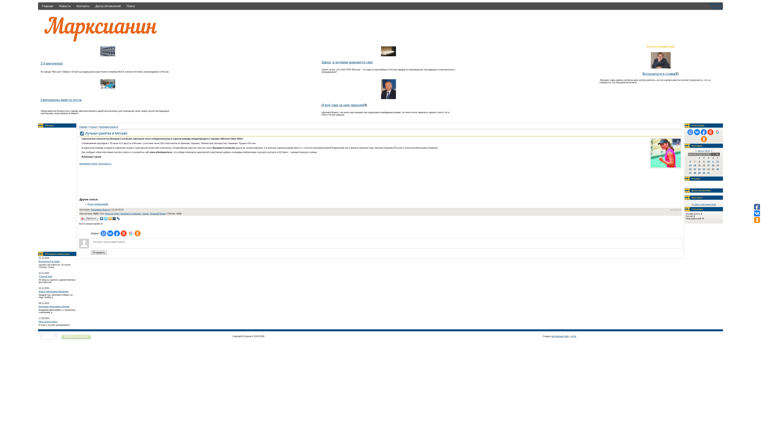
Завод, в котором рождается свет (347, 62)
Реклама (49, 125)
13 (690, 165)
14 (695, 165)
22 (699, 169)
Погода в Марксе (715, 5)
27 (690, 173)
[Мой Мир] (114, 218)
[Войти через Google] (130, 233)
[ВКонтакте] (102, 218)
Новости (65, 6)
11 (713, 161)
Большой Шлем (158, 213)
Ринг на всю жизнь (48, 321)
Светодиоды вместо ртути (61, 100)
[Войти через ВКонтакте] (110, 233)
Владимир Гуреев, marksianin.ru (95, 163)
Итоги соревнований (97, 204)
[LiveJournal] (118, 218)
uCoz (573, 336)
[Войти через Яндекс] (124, 233)
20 (690, 169)
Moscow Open (112, 213)
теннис (145, 213)
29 (699, 173)
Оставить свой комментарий (704, 204)
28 (695, 173)
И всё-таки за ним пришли (342, 105)
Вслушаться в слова (658, 74)
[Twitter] (106, 218)
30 (704, 173)
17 (708, 165)
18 (713, 165)
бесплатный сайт (560, 336)
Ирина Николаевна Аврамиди (53, 291)
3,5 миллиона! (52, 63)
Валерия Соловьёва (130, 213)
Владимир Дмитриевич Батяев (54, 306)
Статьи (93, 127)
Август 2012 (704, 151)
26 (717, 169)
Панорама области (108, 127)
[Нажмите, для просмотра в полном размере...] (666, 166)
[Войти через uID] (103, 233)
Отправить (99, 252)
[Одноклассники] (110, 218)
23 (704, 169)
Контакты (82, 6)
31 (708, 173)
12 (717, 161)
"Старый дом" (46, 276)
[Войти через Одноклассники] (138, 233)
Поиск (131, 6)
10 (708, 161)
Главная (47, 6)
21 (695, 169)
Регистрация (698, 125)
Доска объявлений (108, 6)
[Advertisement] (57, 189)
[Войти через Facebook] (117, 233)
